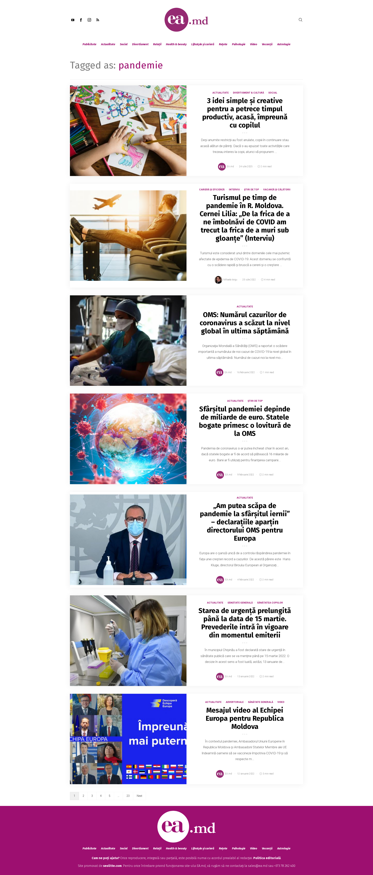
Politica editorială (267, 858)
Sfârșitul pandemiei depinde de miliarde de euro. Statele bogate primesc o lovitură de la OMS (245, 421)
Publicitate (89, 44)
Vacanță (267, 44)
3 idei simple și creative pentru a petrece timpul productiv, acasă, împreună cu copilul (245, 112)
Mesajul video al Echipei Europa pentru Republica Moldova (245, 718)
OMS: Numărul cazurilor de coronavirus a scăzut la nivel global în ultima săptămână (245, 322)
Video (253, 44)
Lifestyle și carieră (202, 44)
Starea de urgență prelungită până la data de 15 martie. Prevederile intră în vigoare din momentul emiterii (245, 622)
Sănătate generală (240, 602)
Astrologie (283, 44)
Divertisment (140, 44)
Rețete (223, 44)
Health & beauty (176, 44)
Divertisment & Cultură (248, 92)
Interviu (234, 189)
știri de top (251, 189)
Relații (157, 44)
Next (139, 795)
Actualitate (108, 44)
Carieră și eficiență (212, 189)
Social (123, 44)
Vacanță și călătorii (276, 189)
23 (128, 795)
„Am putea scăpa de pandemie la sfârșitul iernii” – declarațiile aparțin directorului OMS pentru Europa (245, 522)
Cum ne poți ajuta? (105, 858)
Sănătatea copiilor (270, 602)
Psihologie (238, 44)
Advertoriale (235, 702)
